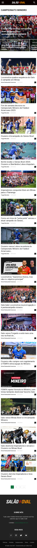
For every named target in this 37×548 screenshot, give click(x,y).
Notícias (5, 542)
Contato (32, 542)
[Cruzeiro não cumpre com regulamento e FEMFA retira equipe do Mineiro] (18, 350)
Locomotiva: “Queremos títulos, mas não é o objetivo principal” (17, 278)
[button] (34, 2)
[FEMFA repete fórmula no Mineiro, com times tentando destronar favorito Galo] (18, 378)
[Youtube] (26, 535)
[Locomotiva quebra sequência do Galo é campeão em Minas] (18, 66)
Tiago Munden (6, 37)
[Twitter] (21, 535)
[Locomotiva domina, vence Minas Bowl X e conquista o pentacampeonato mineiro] (18, 27)
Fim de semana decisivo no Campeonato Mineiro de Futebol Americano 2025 (15, 107)
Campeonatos (19, 542)
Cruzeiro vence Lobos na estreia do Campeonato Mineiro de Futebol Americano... (16, 248)
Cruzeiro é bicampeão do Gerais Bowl (17, 136)
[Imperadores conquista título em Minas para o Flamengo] (18, 179)
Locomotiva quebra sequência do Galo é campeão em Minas (18, 78)
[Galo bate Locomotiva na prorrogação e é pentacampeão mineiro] (18, 294)
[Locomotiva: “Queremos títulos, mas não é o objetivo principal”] (18, 266)
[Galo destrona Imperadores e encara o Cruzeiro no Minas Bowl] (18, 434)
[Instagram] (16, 535)
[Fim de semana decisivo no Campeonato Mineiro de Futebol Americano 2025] (18, 94)
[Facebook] (11, 535)
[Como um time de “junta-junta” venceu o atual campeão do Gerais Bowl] (18, 207)
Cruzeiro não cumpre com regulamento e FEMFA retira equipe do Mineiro (18, 362)
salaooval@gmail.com (21, 523)
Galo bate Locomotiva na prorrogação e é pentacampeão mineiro (18, 306)
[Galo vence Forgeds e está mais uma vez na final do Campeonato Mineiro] (18, 322)
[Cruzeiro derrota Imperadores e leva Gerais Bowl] (18, 463)
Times (26, 542)
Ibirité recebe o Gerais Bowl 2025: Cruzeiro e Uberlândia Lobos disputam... (18, 163)
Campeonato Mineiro (7, 25)
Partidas (11, 542)
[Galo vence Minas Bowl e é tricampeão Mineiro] (18, 406)
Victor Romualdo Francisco (8, 82)
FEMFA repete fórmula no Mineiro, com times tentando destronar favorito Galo (18, 390)
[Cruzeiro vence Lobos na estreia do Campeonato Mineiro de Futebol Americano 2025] (18, 235)
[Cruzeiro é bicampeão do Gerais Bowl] (18, 125)
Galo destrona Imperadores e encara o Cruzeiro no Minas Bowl (17, 447)
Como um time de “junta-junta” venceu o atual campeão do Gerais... (18, 219)
